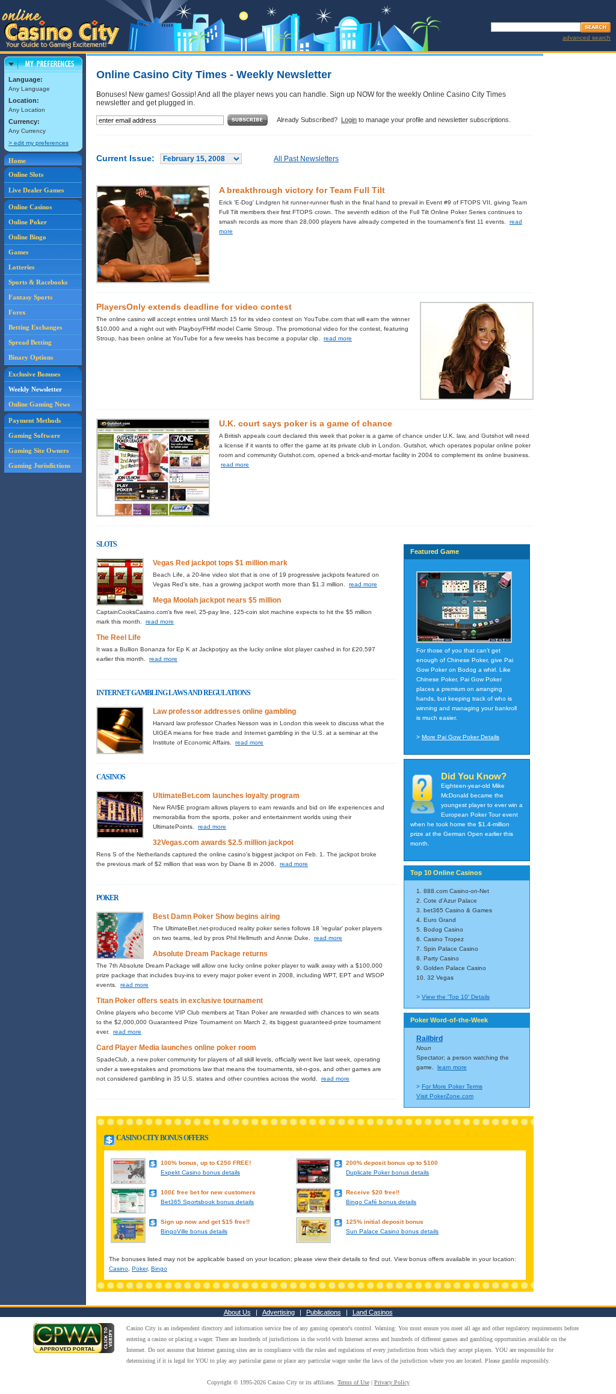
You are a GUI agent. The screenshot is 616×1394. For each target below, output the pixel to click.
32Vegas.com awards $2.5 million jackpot (223, 842)
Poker (139, 1268)
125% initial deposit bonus (385, 1221)
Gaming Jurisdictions (39, 465)
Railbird (429, 1038)
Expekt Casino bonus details (200, 1172)
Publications (323, 1312)
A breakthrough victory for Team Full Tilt (302, 190)
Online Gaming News (39, 404)
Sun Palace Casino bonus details (392, 1231)
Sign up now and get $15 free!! (205, 1221)
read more (338, 338)
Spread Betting (30, 342)
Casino (118, 1268)
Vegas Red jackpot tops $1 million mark (220, 563)
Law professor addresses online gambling (224, 711)
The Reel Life (118, 637)
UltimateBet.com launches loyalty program (226, 795)
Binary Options (30, 357)
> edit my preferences (38, 143)
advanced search (586, 37)
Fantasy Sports (30, 297)
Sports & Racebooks (37, 282)
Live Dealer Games (36, 190)
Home (17, 160)
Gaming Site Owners (38, 450)
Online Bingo (27, 237)
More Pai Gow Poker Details (460, 737)
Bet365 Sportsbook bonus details (207, 1202)
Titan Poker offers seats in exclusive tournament (179, 1000)
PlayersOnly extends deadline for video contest (194, 307)
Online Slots (25, 174)
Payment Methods (34, 420)
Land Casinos (373, 1312)
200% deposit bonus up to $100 (392, 1162)
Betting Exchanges (35, 327)
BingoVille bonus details (194, 1231)
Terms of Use (353, 1382)
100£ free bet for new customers (208, 1192)
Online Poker (27, 222)
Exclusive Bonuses (34, 374)
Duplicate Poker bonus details (387, 1172)
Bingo (159, 1268)
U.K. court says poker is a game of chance (305, 423)
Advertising (278, 1312)
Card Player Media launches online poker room (176, 1047)
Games (18, 252)
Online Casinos (30, 206)
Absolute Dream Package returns (210, 954)
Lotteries (21, 267)
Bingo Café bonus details (381, 1202)
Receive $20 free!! (372, 1192)
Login (349, 119)
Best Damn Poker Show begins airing (216, 916)
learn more (452, 1067)
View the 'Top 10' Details (456, 996)
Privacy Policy (392, 1382)
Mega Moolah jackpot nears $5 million (217, 600)
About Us (237, 1312)
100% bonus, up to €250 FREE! (206, 1162)
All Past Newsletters (306, 159)
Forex (17, 312)
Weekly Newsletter (35, 389)
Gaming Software (34, 435)
